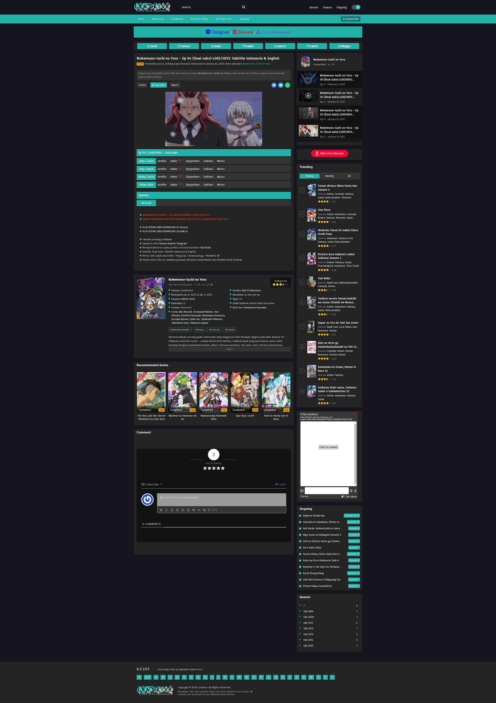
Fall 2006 (308, 617)
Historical (214, 329)
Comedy (339, 193)
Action (330, 193)
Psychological (325, 265)
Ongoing (342, 7)
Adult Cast (332, 282)
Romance (323, 330)
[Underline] (172, 510)
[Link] (204, 510)
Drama (321, 217)
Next (174, 85)
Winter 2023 (188, 298)
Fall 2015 (308, 645)
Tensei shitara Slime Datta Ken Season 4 (337, 187)
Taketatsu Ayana (199, 322)
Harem (340, 350)
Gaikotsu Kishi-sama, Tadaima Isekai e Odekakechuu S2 (337, 389)
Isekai (321, 197)
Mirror (221, 161)
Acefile (162, 161)
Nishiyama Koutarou (213, 315)
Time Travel (352, 265)
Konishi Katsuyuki (191, 315)
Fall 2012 (308, 628)
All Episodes (158, 85)
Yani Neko (324, 278)
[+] (215, 509)
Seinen (331, 286)
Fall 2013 (308, 634)
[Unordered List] (188, 510)
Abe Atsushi (185, 311)
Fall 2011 (308, 622)
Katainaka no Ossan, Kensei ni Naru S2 (337, 369)
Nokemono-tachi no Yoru (257, 63)
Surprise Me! (351, 19)
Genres (313, 7)
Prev (143, 85)
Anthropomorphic (180, 329)
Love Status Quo (348, 326)
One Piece (324, 210)
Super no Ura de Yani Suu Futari (338, 322)
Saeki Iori (194, 319)
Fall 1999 (308, 611)
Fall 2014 (308, 639)
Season (327, 7)
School (333, 354)
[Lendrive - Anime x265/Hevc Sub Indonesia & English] (152, 11)
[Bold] (161, 510)
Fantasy (199, 329)
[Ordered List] (182, 510)
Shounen (230, 329)
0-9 (148, 677)
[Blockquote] (193, 510)
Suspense (339, 265)
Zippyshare (193, 161)
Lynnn (160, 63)
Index (176, 161)
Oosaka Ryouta (179, 319)
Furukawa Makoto (203, 311)
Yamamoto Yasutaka (255, 307)
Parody (349, 350)
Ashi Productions (251, 290)
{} (209, 509)
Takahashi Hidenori (211, 319)
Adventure (340, 214)
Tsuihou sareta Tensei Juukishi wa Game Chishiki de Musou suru (337, 300)
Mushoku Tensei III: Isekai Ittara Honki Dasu (338, 232)
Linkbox (208, 161)
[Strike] (177, 510)
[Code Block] (199, 510)
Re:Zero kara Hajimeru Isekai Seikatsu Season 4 (336, 256)
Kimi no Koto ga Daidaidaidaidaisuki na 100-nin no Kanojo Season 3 (338, 345)
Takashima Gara (180, 322)
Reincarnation (333, 197)
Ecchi (350, 238)
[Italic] (166, 510)
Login (282, 484)
